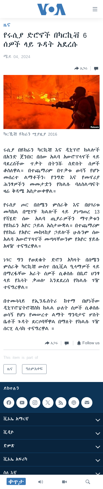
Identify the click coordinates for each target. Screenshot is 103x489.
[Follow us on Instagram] (34, 402)
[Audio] (40, 482)
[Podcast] (73, 402)
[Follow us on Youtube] (21, 402)
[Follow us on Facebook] (8, 402)
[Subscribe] (86, 402)
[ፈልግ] (87, 482)
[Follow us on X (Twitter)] (47, 402)
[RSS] (61, 402)
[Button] (81, 68)
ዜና (7, 25)
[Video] (64, 482)
